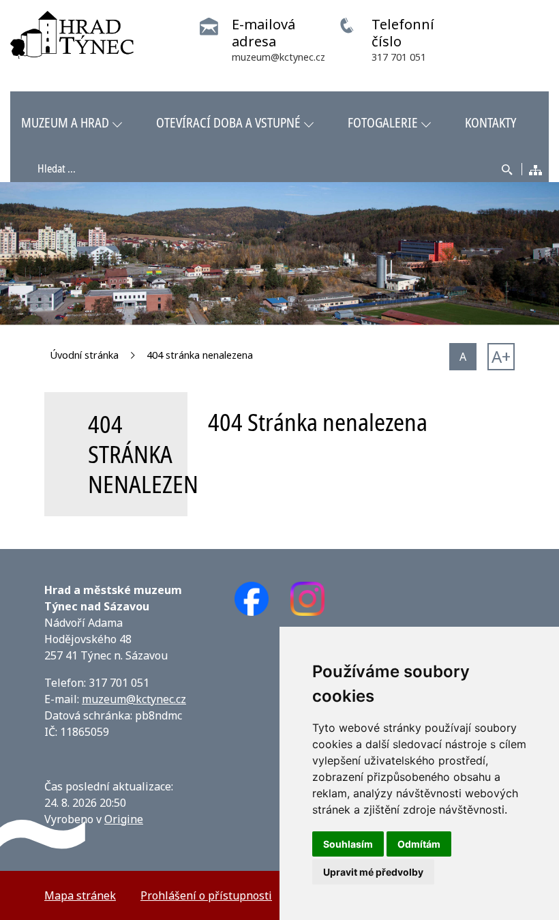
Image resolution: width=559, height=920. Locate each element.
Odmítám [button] (418, 844)
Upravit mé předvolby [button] (373, 872)
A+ (501, 356)
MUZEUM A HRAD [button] (65, 122)
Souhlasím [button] (348, 844)
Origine (123, 819)
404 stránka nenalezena (200, 354)
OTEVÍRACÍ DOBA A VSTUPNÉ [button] (228, 122)
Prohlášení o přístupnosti (206, 895)
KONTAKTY (490, 122)
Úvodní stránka (84, 354)
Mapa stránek (80, 895)
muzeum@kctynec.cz (134, 699)
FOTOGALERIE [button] (383, 122)
